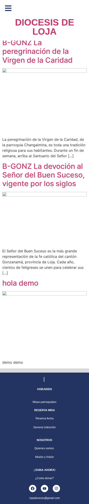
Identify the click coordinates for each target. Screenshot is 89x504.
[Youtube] (44, 488)
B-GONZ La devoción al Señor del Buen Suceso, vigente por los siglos (43, 175)
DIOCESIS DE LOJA (44, 27)
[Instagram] (56, 488)
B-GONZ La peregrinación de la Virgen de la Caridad (37, 51)
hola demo (20, 283)
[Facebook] (32, 488)
